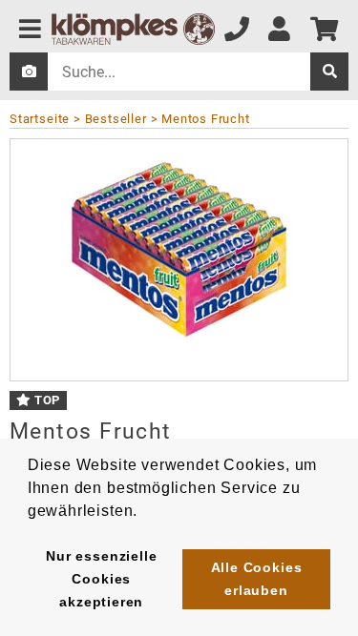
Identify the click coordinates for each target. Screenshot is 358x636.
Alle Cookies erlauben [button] (257, 579)
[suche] (329, 71)
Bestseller (116, 119)
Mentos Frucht (205, 119)
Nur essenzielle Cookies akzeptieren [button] (101, 578)
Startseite (40, 119)
